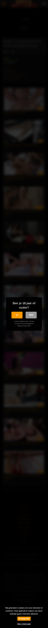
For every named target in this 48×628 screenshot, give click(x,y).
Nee (31, 315)
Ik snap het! (24, 619)
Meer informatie (24, 624)
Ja (17, 315)
